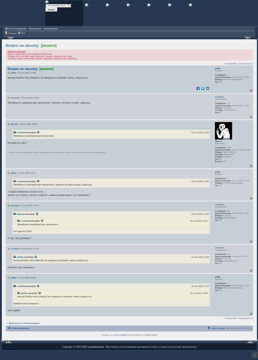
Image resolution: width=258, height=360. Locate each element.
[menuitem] (21, 33)
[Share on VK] (207, 88)
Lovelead (219, 97)
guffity (218, 68)
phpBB (123, 335)
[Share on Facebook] (198, 88)
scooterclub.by (96, 346)
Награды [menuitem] (12, 33)
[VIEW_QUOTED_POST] (38, 132)
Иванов (218, 141)
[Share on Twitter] (203, 88)
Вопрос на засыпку (22, 45)
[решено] (49, 45)
